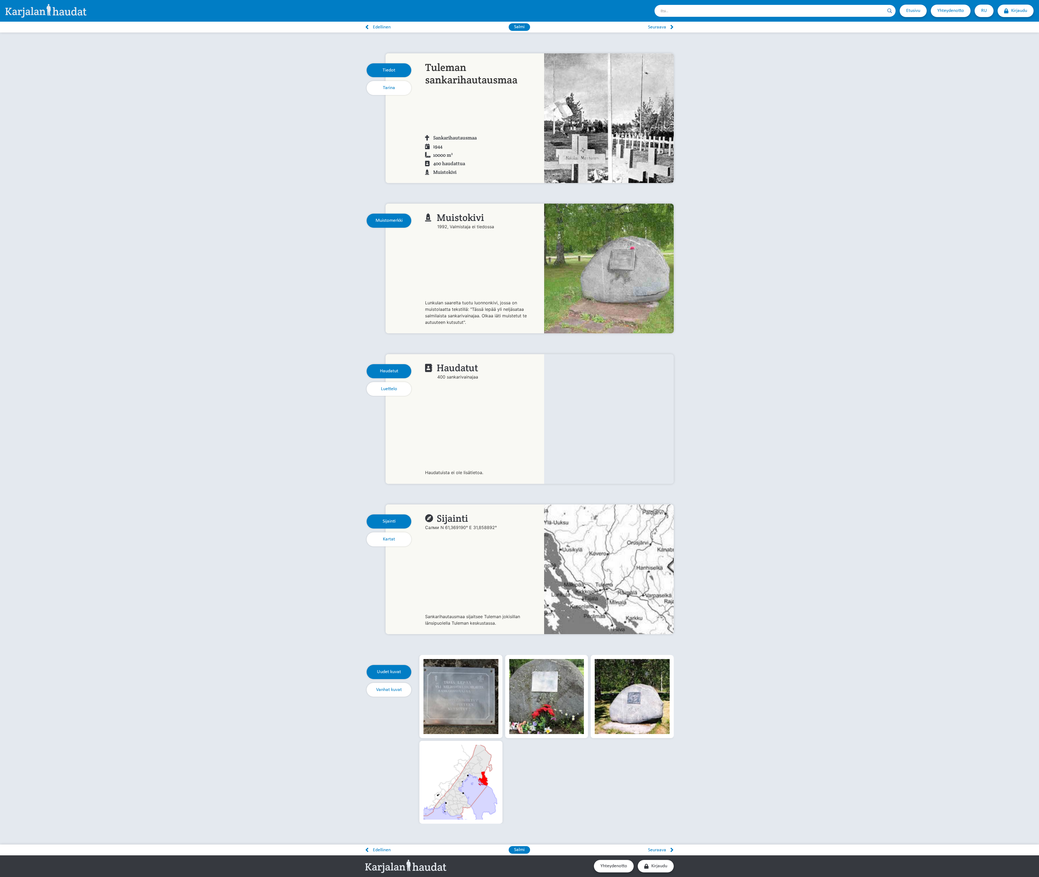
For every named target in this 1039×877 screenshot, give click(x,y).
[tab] (389, 70)
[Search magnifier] (889, 11)
